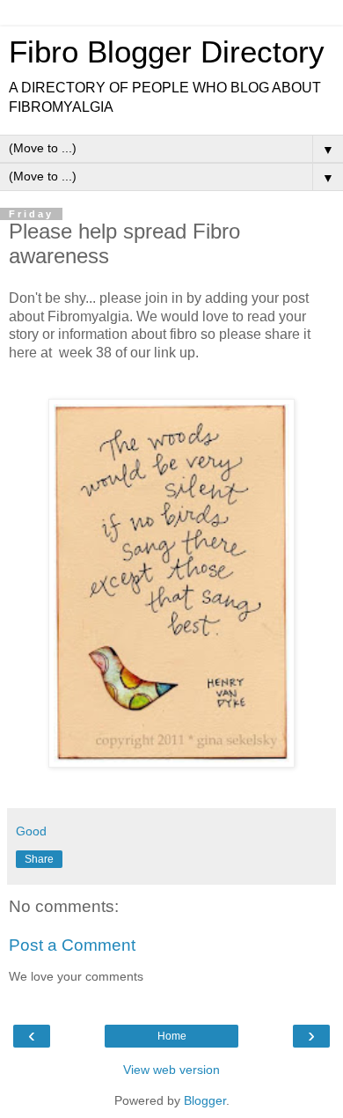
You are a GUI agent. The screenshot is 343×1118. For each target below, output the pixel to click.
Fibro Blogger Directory (167, 52)
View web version (171, 1070)
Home (171, 1036)
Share (39, 859)
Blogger (205, 1100)
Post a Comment (72, 945)
